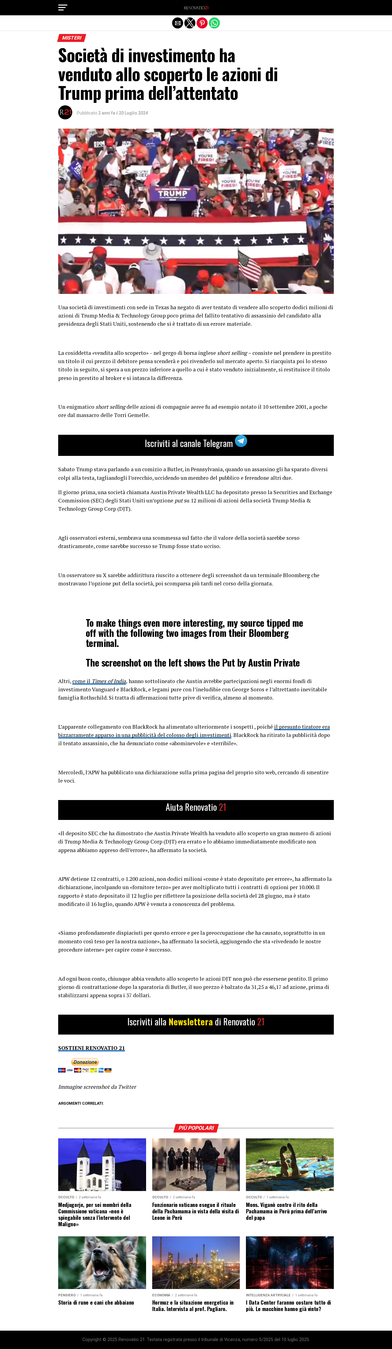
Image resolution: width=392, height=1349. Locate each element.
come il (82, 681)
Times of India (109, 681)
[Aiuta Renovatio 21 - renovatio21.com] (196, 810)
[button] (62, 8)
